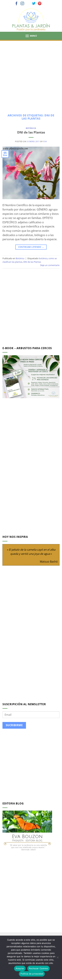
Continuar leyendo (31, 247)
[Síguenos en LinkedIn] (45, 4)
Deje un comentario (50, 265)
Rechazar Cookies (38, 968)
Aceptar (20, 968)
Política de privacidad (32, 973)
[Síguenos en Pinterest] (39, 4)
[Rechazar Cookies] (58, 958)
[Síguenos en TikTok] (28, 4)
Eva (45, 141)
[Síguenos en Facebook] (16, 4)
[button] (31, 36)
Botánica (31, 128)
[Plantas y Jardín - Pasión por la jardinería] (31, 20)
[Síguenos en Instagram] (22, 4)
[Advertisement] (31, 73)
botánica (43, 258)
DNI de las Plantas (31, 132)
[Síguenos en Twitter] (34, 4)
